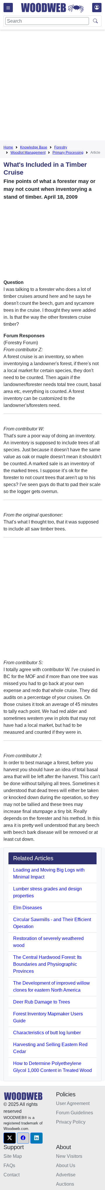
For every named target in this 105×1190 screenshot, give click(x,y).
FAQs (9, 1165)
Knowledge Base (33, 147)
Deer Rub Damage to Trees (41, 1001)
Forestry (60, 147)
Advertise (66, 1174)
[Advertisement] (52, 86)
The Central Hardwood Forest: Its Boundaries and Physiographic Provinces (47, 964)
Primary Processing (67, 153)
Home (8, 147)
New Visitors (69, 1156)
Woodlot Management (28, 153)
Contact (12, 1174)
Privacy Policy (70, 1122)
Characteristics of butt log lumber (47, 1032)
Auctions (65, 1184)
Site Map (13, 1156)
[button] (10, 1138)
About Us (65, 1165)
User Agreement (73, 1103)
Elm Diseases (27, 907)
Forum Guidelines (74, 1112)
